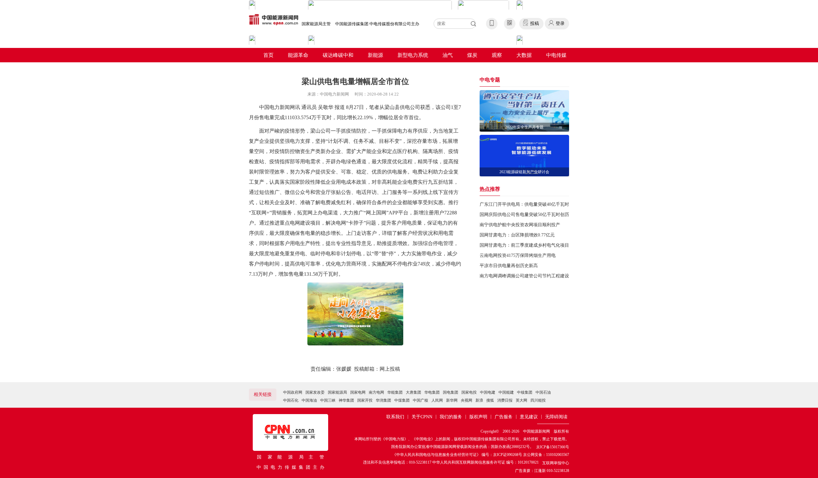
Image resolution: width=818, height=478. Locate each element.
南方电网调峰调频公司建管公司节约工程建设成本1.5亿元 (536, 276)
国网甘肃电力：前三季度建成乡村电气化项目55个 (529, 245)
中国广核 (420, 400)
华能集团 (395, 392)
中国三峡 (328, 400)
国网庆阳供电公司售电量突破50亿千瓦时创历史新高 (531, 214)
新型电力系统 (412, 55)
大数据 (524, 55)
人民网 (437, 400)
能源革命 (298, 55)
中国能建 (506, 392)
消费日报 (505, 400)
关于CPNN (422, 416)
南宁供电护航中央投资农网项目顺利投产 (520, 224)
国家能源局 (337, 392)
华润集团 (383, 400)
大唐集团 (413, 392)
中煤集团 (402, 400)
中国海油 (309, 400)
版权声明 (478, 416)
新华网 (452, 400)
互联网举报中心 (555, 463)
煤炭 (472, 55)
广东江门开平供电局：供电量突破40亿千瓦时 (524, 204)
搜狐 (490, 400)
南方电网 (376, 392)
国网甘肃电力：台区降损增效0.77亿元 (517, 235)
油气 (448, 55)
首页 (268, 55)
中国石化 (290, 400)
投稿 (534, 23)
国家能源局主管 (316, 23)
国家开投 (365, 400)
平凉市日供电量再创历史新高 (509, 265)
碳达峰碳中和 (338, 55)
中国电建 (487, 392)
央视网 (466, 400)
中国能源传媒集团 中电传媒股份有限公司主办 (377, 23)
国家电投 (469, 392)
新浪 (479, 400)
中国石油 (543, 392)
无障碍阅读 (556, 416)
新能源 (375, 55)
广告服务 (504, 416)
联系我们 (395, 416)
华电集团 (432, 392)
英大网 (521, 400)
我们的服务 (451, 416)
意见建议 (529, 416)
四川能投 (538, 400)
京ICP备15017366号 (552, 447)
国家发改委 (315, 392)
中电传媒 (556, 55)
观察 (497, 55)
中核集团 (524, 392)
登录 (560, 23)
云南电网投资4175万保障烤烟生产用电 (518, 255)
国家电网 (358, 392)
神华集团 (346, 400)
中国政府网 (292, 392)
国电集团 (450, 392)
